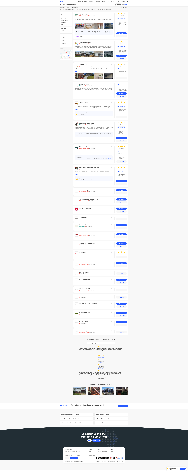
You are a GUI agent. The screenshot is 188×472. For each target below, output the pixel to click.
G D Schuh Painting (100, 368)
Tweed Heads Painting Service (101, 352)
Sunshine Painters (101, 379)
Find (64, 7)
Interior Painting (63, 18)
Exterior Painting (63, 16)
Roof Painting (63, 22)
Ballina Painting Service (101, 357)
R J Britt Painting (101, 362)
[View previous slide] (100, 397)
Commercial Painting (64, 20)
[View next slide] (102, 397)
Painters (68, 7)
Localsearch (61, 7)
